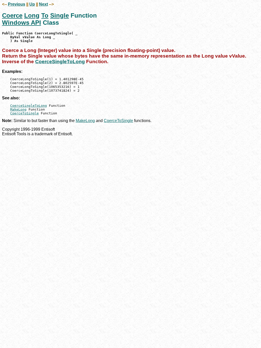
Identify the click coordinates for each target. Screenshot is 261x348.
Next (43, 4)
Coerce (12, 15)
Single (59, 15)
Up (32, 4)
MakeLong (18, 109)
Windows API (21, 22)
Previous (16, 4)
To (44, 15)
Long (32, 15)
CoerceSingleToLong (60, 61)
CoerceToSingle (24, 113)
